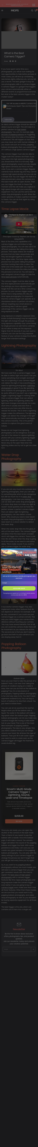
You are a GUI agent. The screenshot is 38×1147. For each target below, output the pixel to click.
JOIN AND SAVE (19, 588)
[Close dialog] (35, 550)
